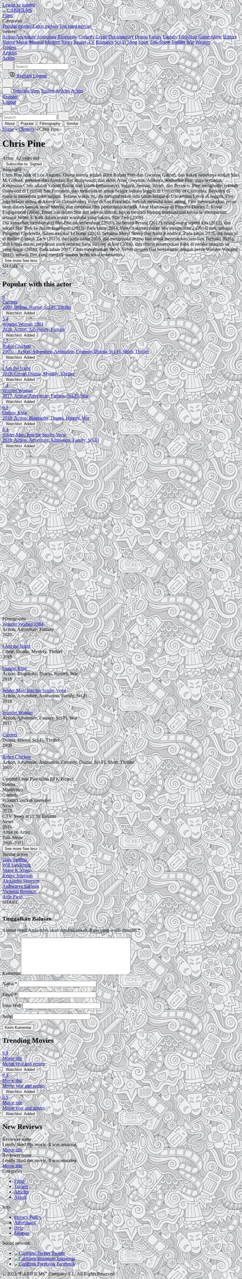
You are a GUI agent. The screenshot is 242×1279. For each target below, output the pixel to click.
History (230, 36)
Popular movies (16, 26)
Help (18, 1227)
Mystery (52, 42)
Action (8, 36)
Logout (9, 102)
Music (22, 42)
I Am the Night (16, 646)
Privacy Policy (27, 1217)
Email (9, 994)
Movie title (12, 1149)
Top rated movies (75, 26)
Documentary (121, 36)
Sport (143, 42)
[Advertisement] (121, 490)
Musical (36, 42)
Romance (105, 42)
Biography (67, 36)
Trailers (48, 90)
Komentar (11, 973)
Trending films (26, 90)
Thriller (178, 42)
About (10, 123)
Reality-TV (84, 42)
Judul (7, 1016)
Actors (77, 90)
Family (155, 36)
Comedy (86, 36)
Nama (9, 983)
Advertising (25, 1222)
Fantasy (170, 36)
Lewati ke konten (18, 4)
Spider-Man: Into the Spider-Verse (34, 690)
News (66, 42)
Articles (62, 90)
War (190, 42)
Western (202, 42)
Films (19, 1181)
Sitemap (21, 1233)
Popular (27, 123)
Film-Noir (188, 36)
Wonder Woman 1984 (22, 624)
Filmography (50, 123)
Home (8, 129)
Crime (101, 36)
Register (10, 96)
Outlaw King (14, 668)
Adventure (26, 36)
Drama (141, 36)
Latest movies (45, 26)
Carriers (9, 734)
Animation (46, 36)
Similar (72, 123)
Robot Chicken (16, 756)
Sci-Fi (120, 42)
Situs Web (11, 1005)
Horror (8, 42)
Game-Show (210, 36)
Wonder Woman (17, 712)
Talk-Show (160, 42)
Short (132, 42)
